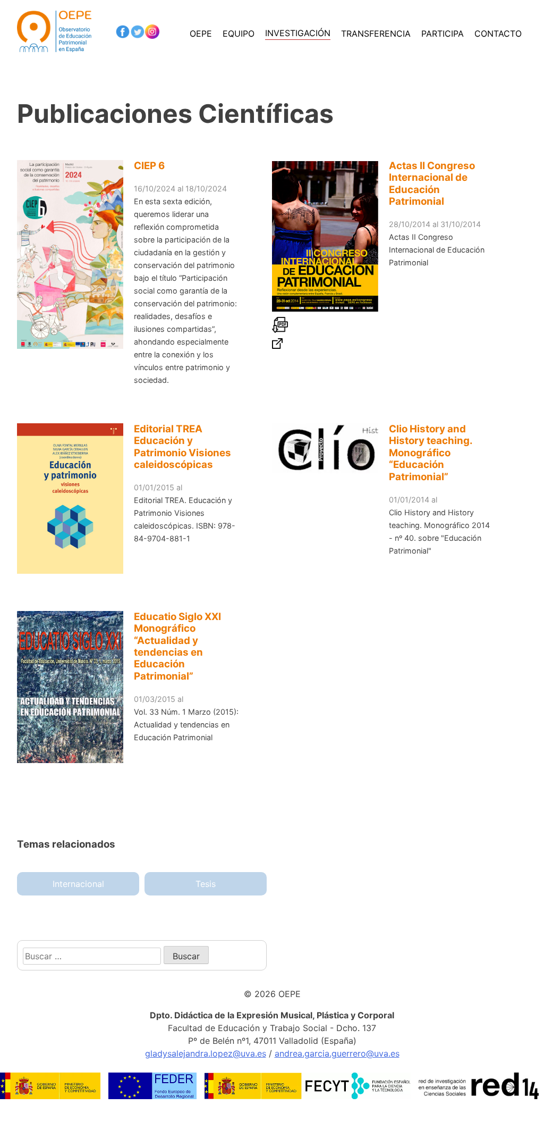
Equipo (238, 33)
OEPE (201, 33)
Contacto (498, 33)
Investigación (297, 33)
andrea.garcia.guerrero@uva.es (337, 1053)
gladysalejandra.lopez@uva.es (205, 1053)
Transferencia (376, 33)
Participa (442, 33)
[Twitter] (137, 33)
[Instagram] (152, 33)
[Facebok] (122, 33)
